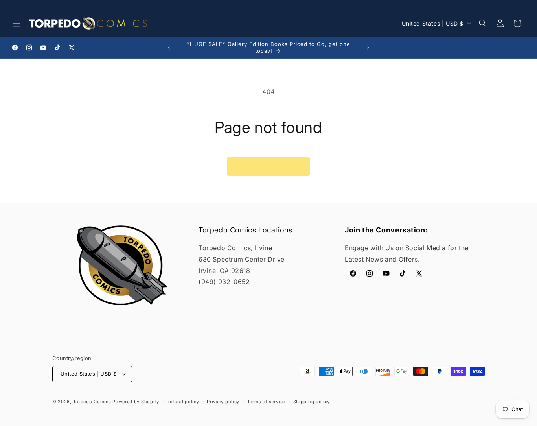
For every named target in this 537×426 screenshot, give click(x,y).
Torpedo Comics (92, 401)
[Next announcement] (368, 47)
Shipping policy (311, 401)
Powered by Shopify (135, 401)
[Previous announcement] (169, 47)
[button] (16, 23)
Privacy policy (223, 401)
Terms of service (266, 401)
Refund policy (183, 401)
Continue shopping (268, 166)
